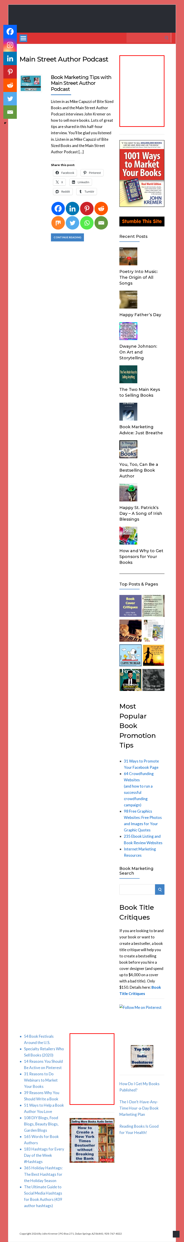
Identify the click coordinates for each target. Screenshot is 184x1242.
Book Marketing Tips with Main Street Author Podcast (81, 83)
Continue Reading (67, 237)
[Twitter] (72, 223)
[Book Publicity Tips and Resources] (130, 681)
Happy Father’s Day (140, 314)
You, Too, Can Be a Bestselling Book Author (138, 470)
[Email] (101, 223)
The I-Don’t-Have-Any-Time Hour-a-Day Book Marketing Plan (139, 1108)
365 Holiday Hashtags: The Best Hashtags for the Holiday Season (43, 1174)
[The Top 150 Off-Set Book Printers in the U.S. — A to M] (153, 681)
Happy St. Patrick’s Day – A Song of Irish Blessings (140, 513)
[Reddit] (101, 208)
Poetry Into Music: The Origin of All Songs (138, 277)
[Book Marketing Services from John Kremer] (130, 607)
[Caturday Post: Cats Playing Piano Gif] (130, 631)
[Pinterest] (87, 208)
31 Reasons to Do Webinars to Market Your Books (41, 1080)
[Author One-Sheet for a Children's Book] (153, 631)
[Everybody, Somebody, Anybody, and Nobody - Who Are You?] (153, 607)
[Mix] (58, 223)
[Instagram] (10, 45)
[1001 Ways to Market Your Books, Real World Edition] (141, 205)
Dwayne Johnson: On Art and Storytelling (138, 352)
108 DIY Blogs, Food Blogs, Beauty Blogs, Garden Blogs (41, 1124)
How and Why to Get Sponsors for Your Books (141, 556)
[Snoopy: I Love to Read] (130, 656)
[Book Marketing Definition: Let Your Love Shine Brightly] (153, 656)
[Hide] (5, 123)
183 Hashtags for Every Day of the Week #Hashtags (44, 1155)
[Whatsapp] (87, 223)
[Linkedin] (72, 208)
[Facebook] (58, 208)
